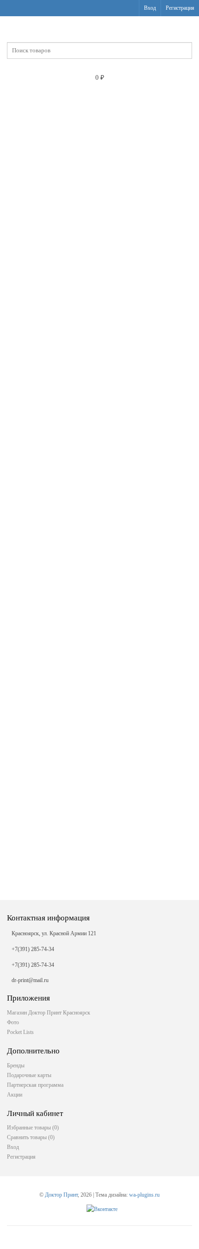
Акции (14, 1094)
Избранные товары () (33, 1127)
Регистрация (180, 8)
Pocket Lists (20, 1032)
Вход (150, 8)
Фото (13, 1022)
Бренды (16, 1065)
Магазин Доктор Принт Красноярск (48, 1012)
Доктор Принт (61, 1195)
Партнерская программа (35, 1085)
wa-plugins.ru (144, 1195)
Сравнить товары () (31, 1137)
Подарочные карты (29, 1075)
